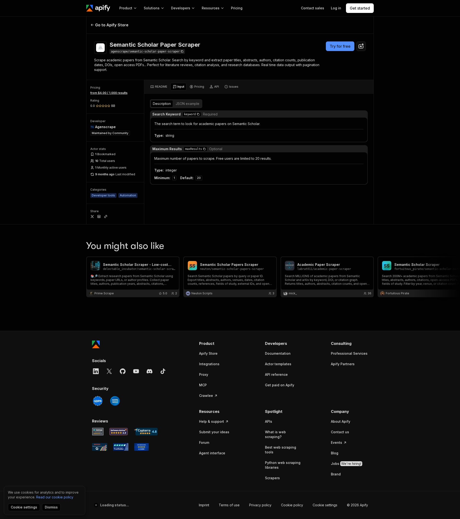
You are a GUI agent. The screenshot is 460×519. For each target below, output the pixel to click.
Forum (204, 442)
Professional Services (349, 353)
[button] (198, 114)
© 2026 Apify (357, 505)
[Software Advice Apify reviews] (118, 431)
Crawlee (206, 396)
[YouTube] (136, 371)
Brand (336, 474)
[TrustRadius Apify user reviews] (120, 447)
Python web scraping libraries (282, 465)
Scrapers (272, 478)
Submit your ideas (214, 432)
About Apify (340, 421)
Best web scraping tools (280, 449)
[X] (109, 371)
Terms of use (229, 505)
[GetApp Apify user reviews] (98, 431)
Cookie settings (325, 505)
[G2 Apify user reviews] (99, 447)
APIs (268, 421)
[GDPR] (98, 401)
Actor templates (278, 364)
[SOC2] (115, 401)
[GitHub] (122, 371)
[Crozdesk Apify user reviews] (141, 447)
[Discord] (149, 371)
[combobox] (361, 46)
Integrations (209, 364)
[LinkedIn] (96, 371)
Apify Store (208, 353)
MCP (203, 385)
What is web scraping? (275, 434)
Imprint (204, 505)
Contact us (340, 432)
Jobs (346, 464)
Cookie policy (292, 505)
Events (336, 442)
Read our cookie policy (54, 497)
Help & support (211, 421)
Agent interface (212, 453)
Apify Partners (343, 364)
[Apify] (98, 8)
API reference (276, 374)
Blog (334, 453)
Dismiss (51, 507)
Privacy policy (260, 505)
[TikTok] (163, 371)
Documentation (278, 353)
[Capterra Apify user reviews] (146, 431)
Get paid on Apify (279, 385)
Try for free (340, 46)
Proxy (203, 374)
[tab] (158, 87)
